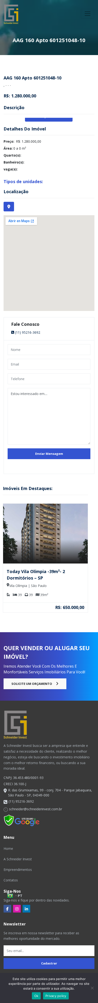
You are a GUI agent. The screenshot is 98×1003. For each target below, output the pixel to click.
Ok (36, 996)
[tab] (9, 206)
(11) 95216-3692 (27, 332)
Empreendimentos (18, 869)
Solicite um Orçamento (31, 684)
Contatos (11, 880)
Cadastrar (49, 963)
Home (8, 848)
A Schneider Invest (18, 859)
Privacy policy (55, 996)
